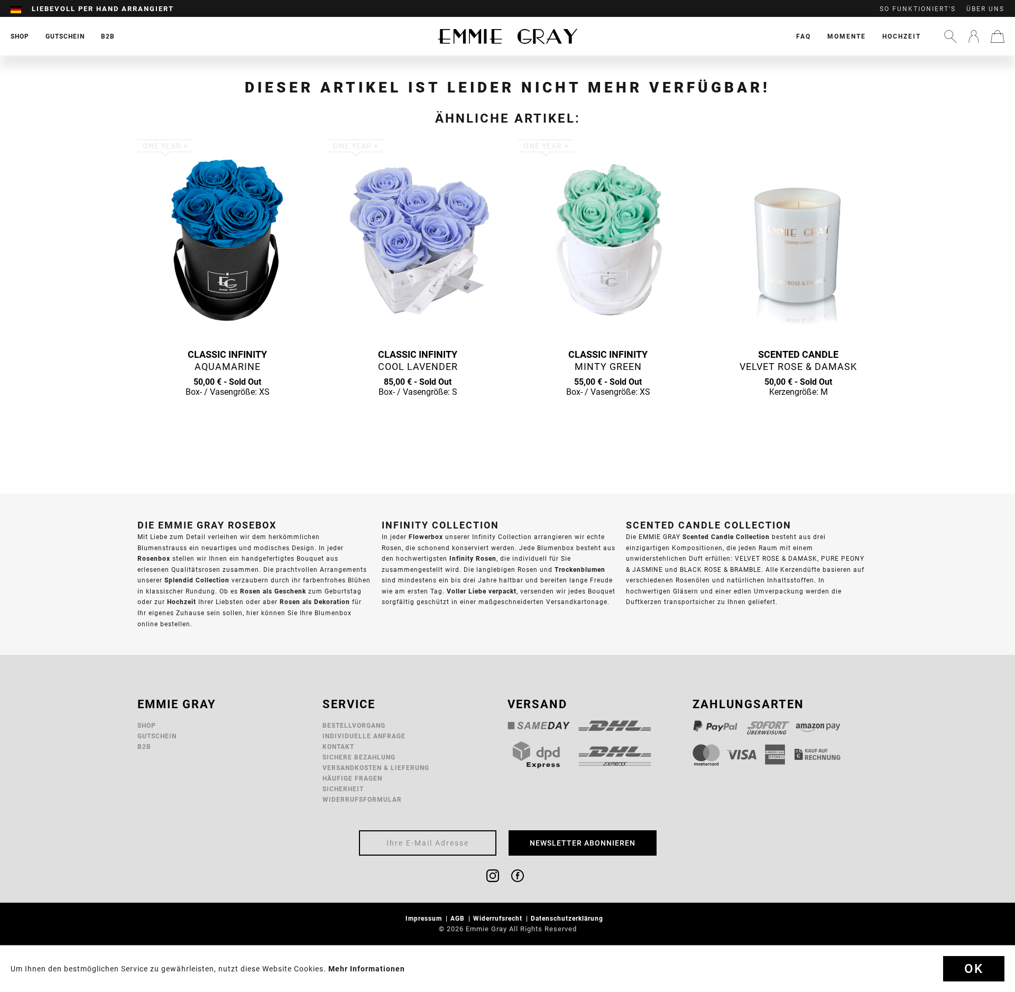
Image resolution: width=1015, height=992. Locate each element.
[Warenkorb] (997, 36)
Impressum (424, 918)
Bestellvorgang (353, 725)
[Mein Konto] (973, 36)
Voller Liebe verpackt (481, 591)
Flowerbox (426, 537)
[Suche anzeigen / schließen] (950, 36)
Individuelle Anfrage (363, 736)
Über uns (985, 9)
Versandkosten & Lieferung (375, 768)
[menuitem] (21, 9)
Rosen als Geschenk (273, 591)
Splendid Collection (196, 580)
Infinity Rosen (472, 558)
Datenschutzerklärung (568, 918)
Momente (846, 36)
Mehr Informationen (366, 969)
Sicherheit (343, 789)
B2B (144, 746)
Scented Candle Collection (726, 537)
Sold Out (227, 412)
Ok (973, 968)
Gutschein (157, 736)
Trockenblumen (580, 569)
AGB (458, 918)
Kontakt (338, 746)
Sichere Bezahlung (358, 757)
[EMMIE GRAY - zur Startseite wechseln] (507, 36)
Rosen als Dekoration (315, 602)
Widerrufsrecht (498, 918)
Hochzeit (901, 36)
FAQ (803, 36)
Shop (146, 725)
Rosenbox (153, 558)
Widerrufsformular (362, 799)
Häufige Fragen (352, 778)
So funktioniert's (918, 9)
